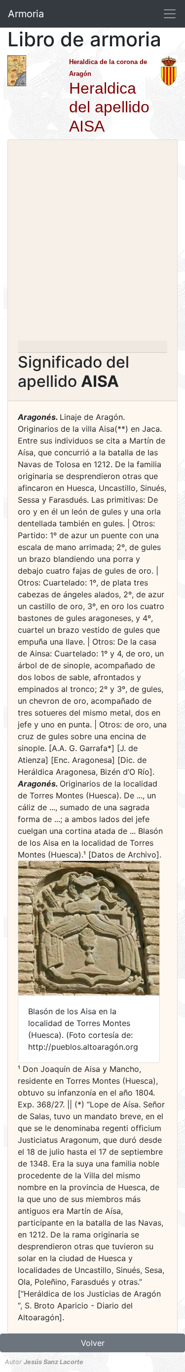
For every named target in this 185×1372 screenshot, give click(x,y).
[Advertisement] (92, 243)
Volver (93, 1343)
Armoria (26, 14)
